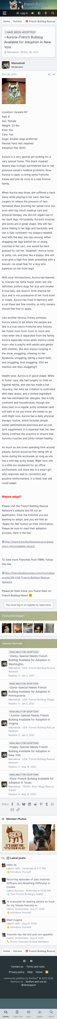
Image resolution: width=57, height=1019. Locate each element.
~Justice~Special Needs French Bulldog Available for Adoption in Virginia (29, 719)
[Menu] (4, 13)
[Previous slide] (6, 837)
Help (30, 972)
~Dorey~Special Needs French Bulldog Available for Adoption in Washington (29, 660)
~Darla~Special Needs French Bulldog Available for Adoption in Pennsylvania (29, 691)
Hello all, (12, 864)
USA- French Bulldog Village (38, 699)
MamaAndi (13, 52)
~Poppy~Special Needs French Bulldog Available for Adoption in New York (29, 751)
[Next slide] (51, 837)
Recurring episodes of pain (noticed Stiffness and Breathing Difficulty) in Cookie (28, 883)
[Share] (49, 74)
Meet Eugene (14, 919)
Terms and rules (35, 966)
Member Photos (16, 818)
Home (39, 972)
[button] (39, 13)
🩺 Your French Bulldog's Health (25, 894)
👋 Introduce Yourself (19, 871)
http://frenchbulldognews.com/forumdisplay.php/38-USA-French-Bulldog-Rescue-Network (28, 577)
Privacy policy (16, 972)
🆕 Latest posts (15, 858)
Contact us (17, 966)
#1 (54, 74)
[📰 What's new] (45, 13)
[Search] (52, 13)
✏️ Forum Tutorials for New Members (28, 941)
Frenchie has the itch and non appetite (30, 934)
